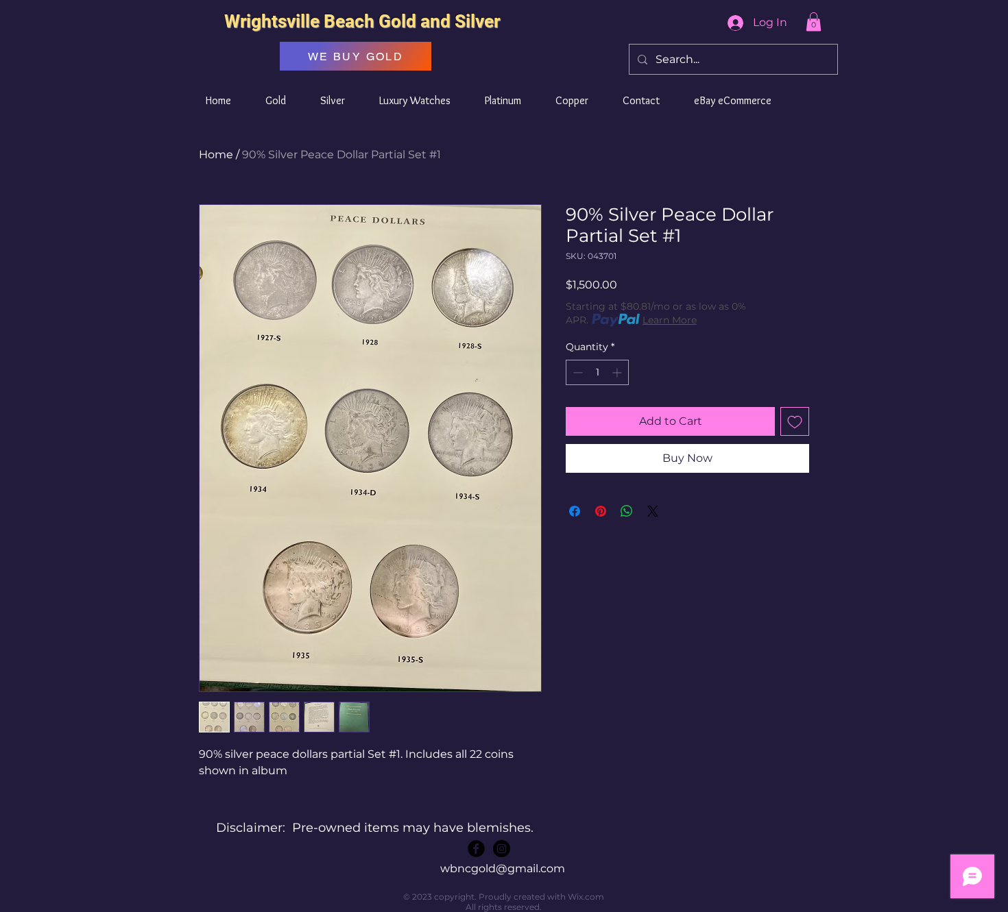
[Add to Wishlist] (794, 421)
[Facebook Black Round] (476, 848)
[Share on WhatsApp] (627, 511)
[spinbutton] (597, 372)
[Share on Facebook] (574, 511)
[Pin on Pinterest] (600, 511)
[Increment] (618, 372)
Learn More (670, 320)
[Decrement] (576, 372)
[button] (813, 21)
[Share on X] (653, 511)
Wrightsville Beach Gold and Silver (362, 21)
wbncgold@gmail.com (502, 868)
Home (216, 154)
